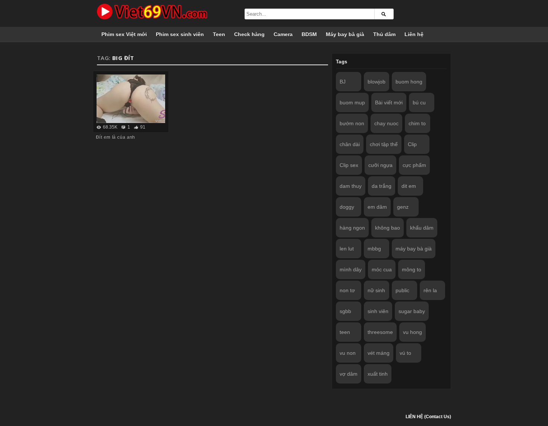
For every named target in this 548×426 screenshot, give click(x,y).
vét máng (379, 353)
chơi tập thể (384, 144)
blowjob (376, 82)
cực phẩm (414, 165)
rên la (430, 290)
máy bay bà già (414, 249)
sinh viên (378, 311)
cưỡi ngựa (380, 165)
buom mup (352, 102)
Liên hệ (413, 34)
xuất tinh (378, 374)
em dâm (377, 207)
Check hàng (249, 34)
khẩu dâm (422, 228)
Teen (219, 34)
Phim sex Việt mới (124, 34)
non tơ (347, 290)
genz (403, 207)
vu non (348, 353)
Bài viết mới (389, 102)
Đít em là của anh (115, 137)
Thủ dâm (384, 34)
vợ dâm (349, 374)
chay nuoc (386, 123)
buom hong (409, 82)
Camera (283, 34)
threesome (380, 332)
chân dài (350, 144)
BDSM (309, 34)
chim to (417, 123)
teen (345, 332)
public (402, 290)
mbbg (374, 249)
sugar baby (412, 311)
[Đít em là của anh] (131, 99)
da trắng (381, 186)
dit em (408, 186)
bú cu (419, 102)
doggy (347, 207)
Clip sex (349, 165)
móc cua (382, 269)
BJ (343, 82)
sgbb (345, 311)
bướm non (352, 123)
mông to (411, 269)
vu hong (412, 332)
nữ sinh (376, 290)
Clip (412, 144)
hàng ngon (352, 228)
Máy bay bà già (345, 34)
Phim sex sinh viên (180, 34)
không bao (387, 228)
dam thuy (351, 186)
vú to (405, 353)
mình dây (351, 269)
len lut (347, 249)
